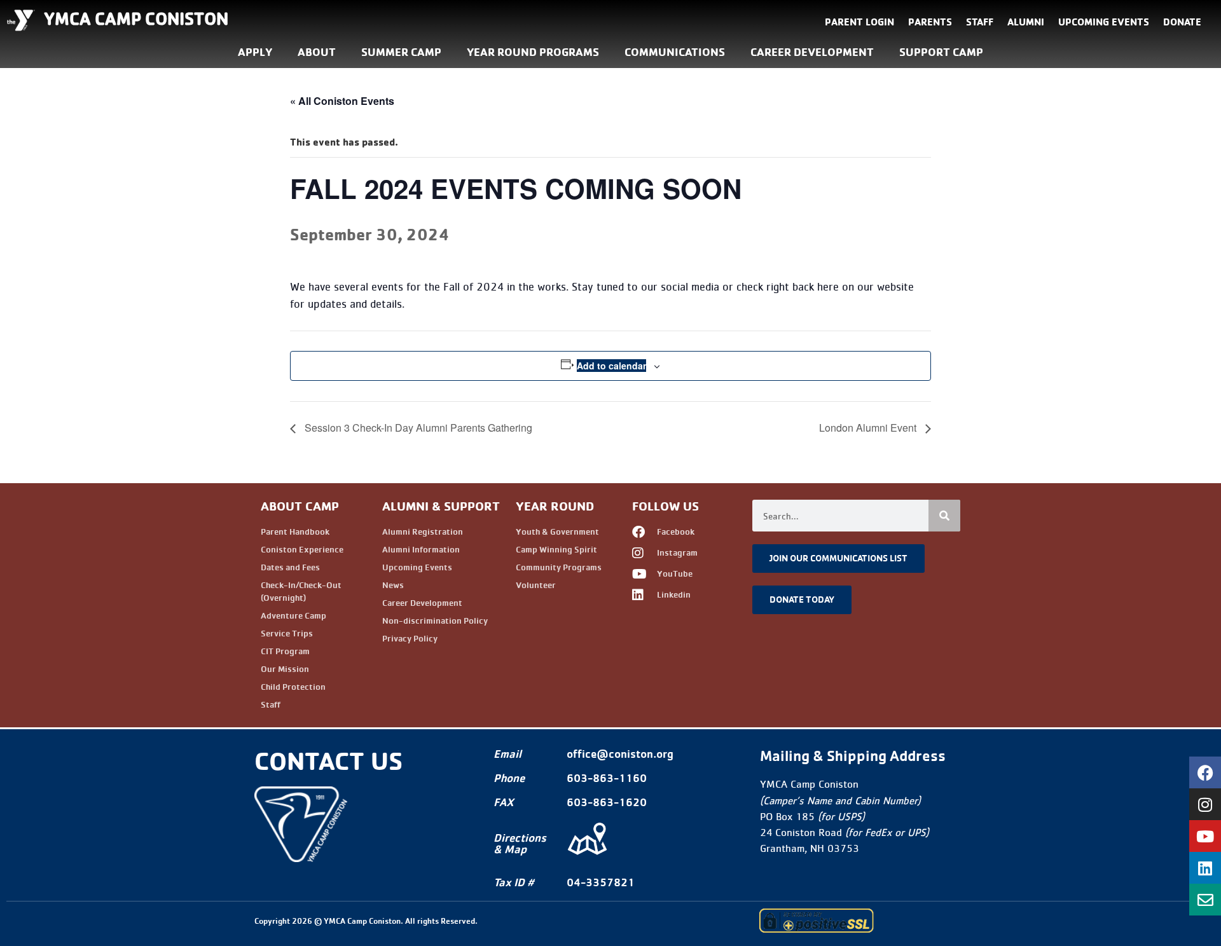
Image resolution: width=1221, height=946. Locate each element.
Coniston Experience (302, 549)
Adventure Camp (293, 615)
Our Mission (285, 669)
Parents (930, 21)
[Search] (944, 515)
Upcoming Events (1103, 21)
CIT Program (285, 651)
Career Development (812, 51)
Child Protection (293, 687)
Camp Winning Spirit (556, 549)
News (393, 585)
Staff (979, 21)
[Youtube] (1205, 836)
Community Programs (559, 567)
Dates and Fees (290, 567)
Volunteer (536, 585)
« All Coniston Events (342, 100)
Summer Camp (401, 51)
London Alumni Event (869, 427)
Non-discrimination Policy (435, 620)
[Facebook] (1205, 772)
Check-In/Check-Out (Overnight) (301, 591)
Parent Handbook (295, 531)
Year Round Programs (533, 51)
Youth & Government (557, 531)
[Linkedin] (1205, 868)
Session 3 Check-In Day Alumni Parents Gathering (417, 427)
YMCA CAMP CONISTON (136, 18)
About (317, 51)
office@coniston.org (620, 753)
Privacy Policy (410, 638)
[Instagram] (1205, 804)
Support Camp (941, 51)
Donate (1182, 21)
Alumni (1025, 21)
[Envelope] (1205, 899)
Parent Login (859, 21)
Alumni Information (421, 549)
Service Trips (287, 633)
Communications (674, 51)
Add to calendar (611, 365)
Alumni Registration (422, 531)
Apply (255, 51)
